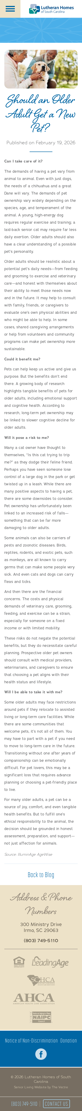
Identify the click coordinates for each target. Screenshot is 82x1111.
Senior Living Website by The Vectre (41, 1087)
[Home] (51, 9)
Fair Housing (19, 962)
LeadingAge (50, 962)
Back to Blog (41, 874)
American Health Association (33, 999)
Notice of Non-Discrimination (31, 1040)
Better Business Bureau (66, 999)
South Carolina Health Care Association (41, 980)
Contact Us (56, 1104)
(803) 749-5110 (24, 1104)
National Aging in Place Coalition (41, 1017)
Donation (68, 1040)
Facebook (41, 1054)
